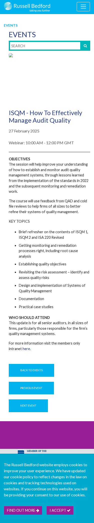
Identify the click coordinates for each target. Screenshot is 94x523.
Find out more (21, 510)
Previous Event (31, 388)
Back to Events (31, 370)
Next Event (28, 405)
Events (11, 25)
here (26, 349)
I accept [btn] (58, 510)
